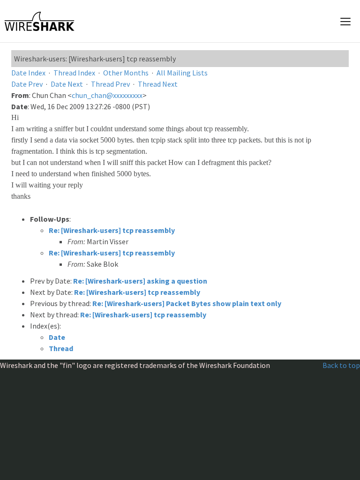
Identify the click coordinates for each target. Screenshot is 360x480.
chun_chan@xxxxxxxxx (107, 95)
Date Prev (27, 84)
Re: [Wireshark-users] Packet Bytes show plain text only (186, 303)
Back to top (341, 365)
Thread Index (74, 72)
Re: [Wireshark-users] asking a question (140, 280)
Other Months (126, 72)
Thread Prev (110, 84)
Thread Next (158, 84)
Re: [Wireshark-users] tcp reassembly (112, 230)
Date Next (67, 84)
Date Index (28, 72)
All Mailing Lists (182, 72)
